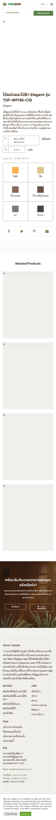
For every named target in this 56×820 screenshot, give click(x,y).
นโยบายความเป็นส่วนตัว (14, 736)
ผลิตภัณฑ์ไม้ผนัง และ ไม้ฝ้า (15, 691)
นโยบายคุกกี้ (8, 740)
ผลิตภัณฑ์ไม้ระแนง (11, 703)
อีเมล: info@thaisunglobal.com (17, 769)
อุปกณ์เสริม (8, 713)
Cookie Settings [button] (11, 814)
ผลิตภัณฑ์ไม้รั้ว (9, 708)
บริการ (34, 696)
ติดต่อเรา (35, 709)
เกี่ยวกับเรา (36, 691)
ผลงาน (34, 700)
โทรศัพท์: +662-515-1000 (15, 775)
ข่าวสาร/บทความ (39, 705)
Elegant (7, 105)
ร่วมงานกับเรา (37, 714)
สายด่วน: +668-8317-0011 (15, 778)
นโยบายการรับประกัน (12, 727)
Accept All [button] (25, 814)
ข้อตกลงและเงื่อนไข (12, 731)
